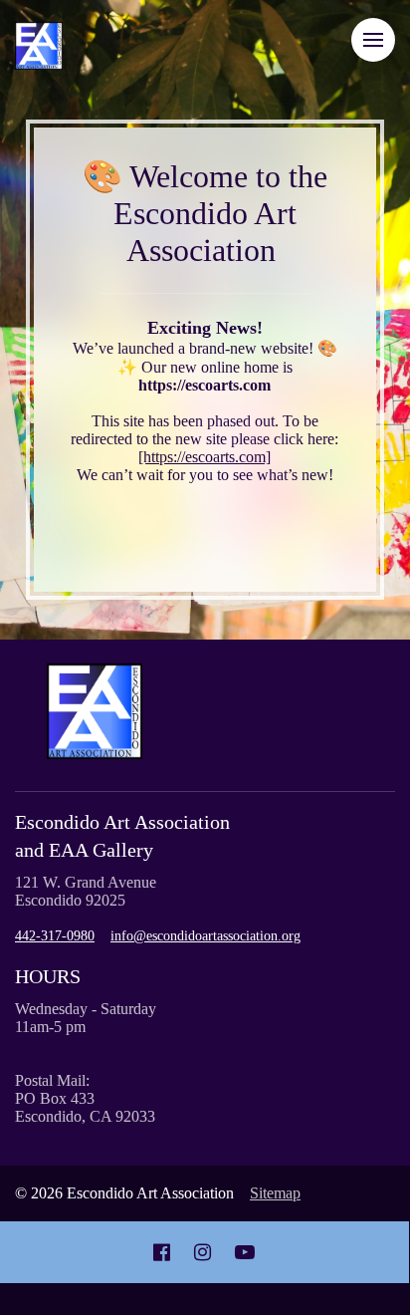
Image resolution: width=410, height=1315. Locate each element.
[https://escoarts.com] (204, 456)
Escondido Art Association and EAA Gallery (122, 836)
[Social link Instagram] (202, 1252)
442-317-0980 (55, 935)
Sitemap (275, 1192)
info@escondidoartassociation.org (205, 935)
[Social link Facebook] (161, 1252)
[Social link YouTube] (245, 1252)
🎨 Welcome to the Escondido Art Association (205, 213)
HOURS (48, 976)
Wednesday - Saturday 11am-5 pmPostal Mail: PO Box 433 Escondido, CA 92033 (85, 1062)
